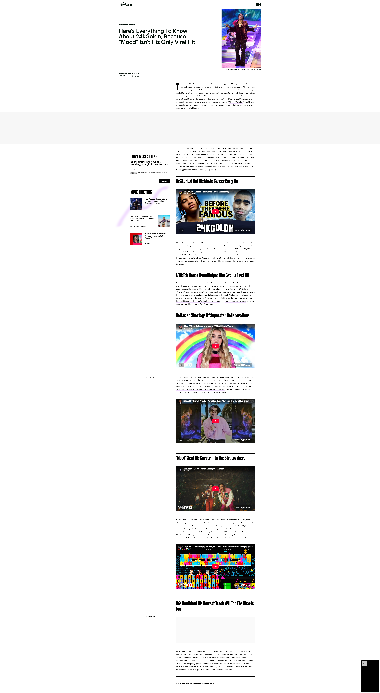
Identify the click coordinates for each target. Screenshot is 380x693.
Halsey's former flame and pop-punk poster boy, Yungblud (200, 389)
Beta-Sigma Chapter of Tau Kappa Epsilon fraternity (200, 258)
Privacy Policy (133, 173)
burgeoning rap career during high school (193, 249)
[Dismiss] (376, 662)
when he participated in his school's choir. (210, 246)
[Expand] (363, 662)
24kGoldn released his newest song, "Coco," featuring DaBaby (202, 651)
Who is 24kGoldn (236, 102)
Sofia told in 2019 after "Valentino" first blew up (198, 301)
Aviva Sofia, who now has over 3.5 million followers (197, 283)
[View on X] (215, 630)
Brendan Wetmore (130, 73)
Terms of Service (161, 172)
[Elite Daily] (126, 4)
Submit (164, 181)
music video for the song (235, 301)
